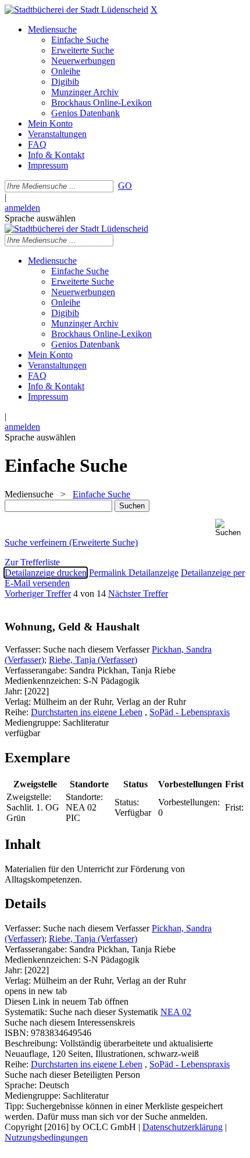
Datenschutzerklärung (182, 1127)
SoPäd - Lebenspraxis (189, 712)
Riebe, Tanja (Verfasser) (93, 660)
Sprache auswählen (40, 218)
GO (125, 186)
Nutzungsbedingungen (46, 1137)
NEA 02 (175, 1012)
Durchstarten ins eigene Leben (86, 712)
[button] (230, 528)
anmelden (22, 208)
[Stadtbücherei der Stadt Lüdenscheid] (76, 10)
